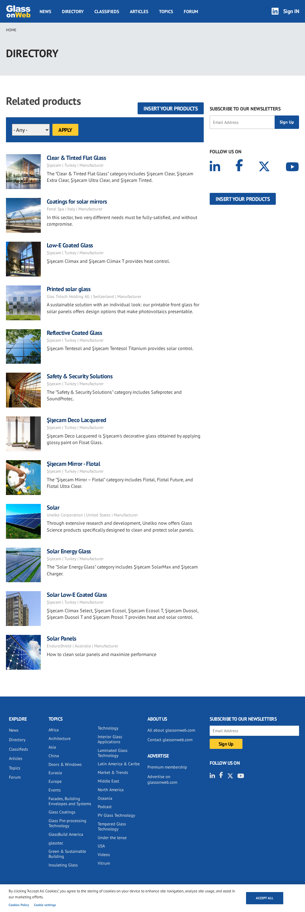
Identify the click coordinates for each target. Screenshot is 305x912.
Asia (52, 747)
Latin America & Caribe (119, 763)
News (45, 11)
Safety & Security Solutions (80, 376)
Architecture (60, 738)
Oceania (105, 798)
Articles (139, 11)
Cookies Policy (19, 905)
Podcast (105, 806)
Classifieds (106, 11)
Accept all (264, 898)
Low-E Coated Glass (70, 245)
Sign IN (291, 11)
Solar (53, 507)
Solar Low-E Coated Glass (77, 594)
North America (111, 789)
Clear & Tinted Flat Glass (76, 157)
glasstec (56, 843)
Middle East (108, 781)
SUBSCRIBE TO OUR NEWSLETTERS (245, 109)
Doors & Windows (65, 764)
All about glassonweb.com (171, 730)
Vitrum (104, 863)
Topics (166, 11)
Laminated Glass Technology (112, 753)
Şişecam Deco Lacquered (76, 420)
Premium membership (167, 767)
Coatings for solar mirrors (77, 201)
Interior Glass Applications (110, 739)
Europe (55, 781)
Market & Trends (113, 772)
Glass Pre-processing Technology (67, 823)
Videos (104, 854)
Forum (191, 11)
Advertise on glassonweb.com (162, 779)
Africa (54, 730)
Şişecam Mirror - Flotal (73, 463)
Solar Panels (61, 638)
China (54, 755)
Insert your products (171, 108)
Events (55, 790)
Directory (73, 11)
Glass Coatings (62, 812)
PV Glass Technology (116, 815)
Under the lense (112, 837)
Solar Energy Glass (69, 551)
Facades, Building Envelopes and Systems (70, 801)
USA (101, 846)
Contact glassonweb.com (169, 739)
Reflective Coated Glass (74, 332)
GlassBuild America (66, 834)
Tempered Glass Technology (112, 826)
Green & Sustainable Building (67, 854)
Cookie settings (45, 905)
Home (11, 29)
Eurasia (55, 772)
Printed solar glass (69, 289)
